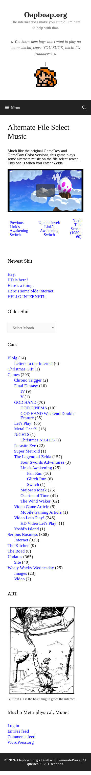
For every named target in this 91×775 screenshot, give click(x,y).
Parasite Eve (25, 445)
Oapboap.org (45, 14)
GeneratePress (69, 760)
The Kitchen (19, 545)
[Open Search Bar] (84, 107)
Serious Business (23, 534)
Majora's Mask (33, 490)
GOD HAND (25, 402)
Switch (33, 484)
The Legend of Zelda (32, 456)
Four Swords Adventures (42, 462)
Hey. (12, 274)
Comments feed (21, 736)
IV (22, 391)
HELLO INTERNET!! (27, 296)
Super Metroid (27, 451)
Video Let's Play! (29, 517)
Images (20, 573)
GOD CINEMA (33, 408)
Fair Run (34, 473)
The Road (16, 551)
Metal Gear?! (26, 429)
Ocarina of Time (34, 495)
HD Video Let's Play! (39, 523)
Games (14, 374)
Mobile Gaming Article (41, 512)
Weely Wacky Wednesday (31, 567)
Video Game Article (31, 506)
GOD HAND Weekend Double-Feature (48, 415)
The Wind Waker (35, 501)
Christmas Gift (21, 369)
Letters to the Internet (33, 363)
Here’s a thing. (21, 285)
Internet (21, 540)
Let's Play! (23, 423)
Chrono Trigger (28, 380)
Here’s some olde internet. (31, 291)
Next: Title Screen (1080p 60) (75, 228)
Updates (15, 556)
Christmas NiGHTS (37, 440)
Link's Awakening (36, 467)
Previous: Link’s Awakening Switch (19, 228)
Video (19, 579)
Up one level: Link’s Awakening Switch (49, 228)
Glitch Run (37, 479)
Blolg (12, 358)
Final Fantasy (26, 385)
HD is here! (18, 280)
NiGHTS (21, 434)
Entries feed (18, 731)
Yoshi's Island (26, 529)
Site (17, 562)
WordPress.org (21, 742)
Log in (13, 725)
